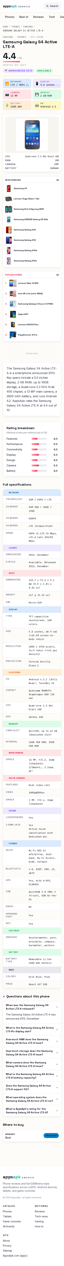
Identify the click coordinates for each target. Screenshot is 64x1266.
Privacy (7, 1245)
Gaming (39, 1221)
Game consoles (12, 1221)
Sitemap (7, 1250)
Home (5, 26)
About (6, 1240)
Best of (23, 16)
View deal (51, 1135)
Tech (52, 16)
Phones (9, 16)
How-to (39, 1226)
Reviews (38, 16)
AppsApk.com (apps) (15, 1255)
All (57, 180)
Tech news (41, 1216)
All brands (8, 1226)
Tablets (7, 1216)
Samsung (28, 26)
